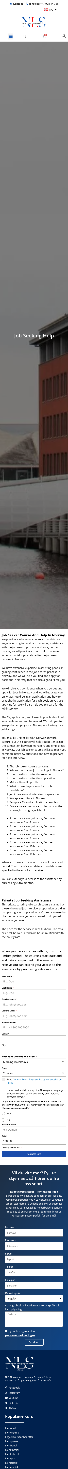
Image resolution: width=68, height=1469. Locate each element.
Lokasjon (10, 1280)
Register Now (34, 1153)
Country (5, 1034)
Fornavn (10, 1227)
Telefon (9, 1266)
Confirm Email (9, 1010)
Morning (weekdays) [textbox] (16, 1062)
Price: (4, 1068)
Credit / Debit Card (12, 1147)
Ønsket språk (12, 1293)
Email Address (9, 999)
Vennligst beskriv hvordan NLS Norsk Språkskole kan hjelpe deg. (32, 1307)
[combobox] (34, 1062)
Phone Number (9, 1022)
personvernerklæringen (20, 1335)
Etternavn (10, 1240)
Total (4, 1136)
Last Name (8, 988)
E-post (8, 1253)
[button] (10, 36)
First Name (8, 976)
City (4, 1045)
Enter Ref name (9, 1124)
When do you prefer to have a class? (19, 1056)
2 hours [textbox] (8, 1073)
